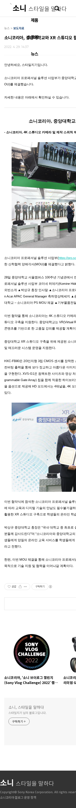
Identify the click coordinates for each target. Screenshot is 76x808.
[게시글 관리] (25, 586)
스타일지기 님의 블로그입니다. (27, 713)
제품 (34, 20)
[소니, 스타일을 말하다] (38, 7)
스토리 (32, 37)
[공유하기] (20, 586)
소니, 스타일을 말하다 (26, 707)
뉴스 (34, 54)
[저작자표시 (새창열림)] (50, 586)
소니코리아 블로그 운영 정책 (18, 797)
